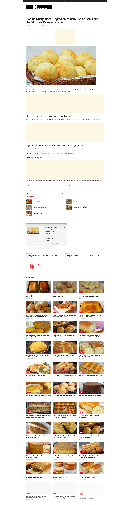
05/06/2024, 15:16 (83, 439)
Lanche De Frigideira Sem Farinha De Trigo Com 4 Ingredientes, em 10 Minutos (65, 436)
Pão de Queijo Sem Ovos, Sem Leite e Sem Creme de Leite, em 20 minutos (36, 496)
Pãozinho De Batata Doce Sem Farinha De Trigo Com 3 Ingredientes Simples (46, 212)
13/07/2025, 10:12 (30, 459)
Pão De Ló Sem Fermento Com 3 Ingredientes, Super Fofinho (64, 456)
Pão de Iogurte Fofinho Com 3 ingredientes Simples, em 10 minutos (63, 335)
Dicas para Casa (72, 1)
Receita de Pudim (36, 1)
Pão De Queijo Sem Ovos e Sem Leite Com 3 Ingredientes (64, 396)
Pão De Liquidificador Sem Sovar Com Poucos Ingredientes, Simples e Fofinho (37, 476)
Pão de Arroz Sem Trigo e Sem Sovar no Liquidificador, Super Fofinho (89, 496)
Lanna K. (32, 25)
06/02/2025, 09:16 (37, 209)
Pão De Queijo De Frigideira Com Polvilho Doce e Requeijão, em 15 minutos (38, 396)
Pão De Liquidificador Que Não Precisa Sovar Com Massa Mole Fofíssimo (90, 356)
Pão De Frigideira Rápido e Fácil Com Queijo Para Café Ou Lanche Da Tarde (38, 356)
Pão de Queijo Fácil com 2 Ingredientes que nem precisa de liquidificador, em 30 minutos (47, 206)
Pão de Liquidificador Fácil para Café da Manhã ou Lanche (47, 200)
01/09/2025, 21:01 (37, 201)
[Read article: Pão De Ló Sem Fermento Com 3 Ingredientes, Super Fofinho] (65, 448)
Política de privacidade (80, 1)
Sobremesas (46, 1)
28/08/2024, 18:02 (37, 215)
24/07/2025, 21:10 (56, 419)
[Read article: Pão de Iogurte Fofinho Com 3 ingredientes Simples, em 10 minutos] (65, 327)
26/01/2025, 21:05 (83, 358)
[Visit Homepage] (39, 7)
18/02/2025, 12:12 (56, 459)
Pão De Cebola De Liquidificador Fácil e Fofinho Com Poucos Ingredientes (64, 416)
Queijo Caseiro (65, 1)
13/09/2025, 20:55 (83, 479)
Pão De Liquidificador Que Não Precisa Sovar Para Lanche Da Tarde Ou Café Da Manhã (90, 335)
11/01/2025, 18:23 (83, 499)
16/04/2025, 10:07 (30, 358)
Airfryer (53, 1)
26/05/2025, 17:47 (77, 201)
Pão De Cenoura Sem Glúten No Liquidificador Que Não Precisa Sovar (37, 335)
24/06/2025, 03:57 (83, 398)
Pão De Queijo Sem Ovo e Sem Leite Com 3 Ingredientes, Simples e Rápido (89, 456)
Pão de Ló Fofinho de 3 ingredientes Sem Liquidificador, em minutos (36, 456)
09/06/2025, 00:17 (56, 439)
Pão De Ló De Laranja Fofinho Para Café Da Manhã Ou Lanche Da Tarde (63, 476)
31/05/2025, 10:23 (83, 378)
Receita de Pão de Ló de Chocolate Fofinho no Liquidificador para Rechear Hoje (90, 396)
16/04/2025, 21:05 (56, 378)
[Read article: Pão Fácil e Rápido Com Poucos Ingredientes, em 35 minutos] (91, 408)
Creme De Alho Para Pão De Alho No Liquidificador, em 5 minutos (35, 376)
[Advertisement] (65, 37)
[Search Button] (103, 13)
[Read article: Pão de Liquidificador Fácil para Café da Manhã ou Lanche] (29, 201)
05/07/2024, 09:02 (30, 378)
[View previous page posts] (64, 220)
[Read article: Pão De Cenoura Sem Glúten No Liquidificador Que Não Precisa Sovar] (38, 327)
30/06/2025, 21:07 (30, 398)
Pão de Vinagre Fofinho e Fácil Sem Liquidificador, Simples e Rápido (88, 476)
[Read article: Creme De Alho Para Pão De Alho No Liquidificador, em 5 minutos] (38, 368)
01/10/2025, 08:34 (56, 358)
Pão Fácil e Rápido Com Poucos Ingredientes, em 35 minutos (90, 416)
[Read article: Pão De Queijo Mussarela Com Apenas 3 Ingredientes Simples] (69, 201)
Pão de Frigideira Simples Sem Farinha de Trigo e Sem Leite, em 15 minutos (38, 436)
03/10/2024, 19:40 (77, 209)
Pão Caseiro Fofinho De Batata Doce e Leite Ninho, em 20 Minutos (90, 436)
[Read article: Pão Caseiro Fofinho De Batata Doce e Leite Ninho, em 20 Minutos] (91, 428)
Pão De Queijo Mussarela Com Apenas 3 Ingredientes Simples (87, 200)
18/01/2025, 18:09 (30, 338)
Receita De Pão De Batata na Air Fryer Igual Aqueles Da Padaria (63, 356)
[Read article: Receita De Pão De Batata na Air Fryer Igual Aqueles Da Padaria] (65, 347)
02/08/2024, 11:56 (56, 338)
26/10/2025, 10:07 (30, 439)
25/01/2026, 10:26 (56, 499)
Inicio (27, 1)
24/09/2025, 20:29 (40, 25)
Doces (56, 1)
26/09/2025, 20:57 (30, 479)
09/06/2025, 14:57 (83, 338)
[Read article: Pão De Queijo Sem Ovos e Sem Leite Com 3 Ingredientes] (65, 388)
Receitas (30, 1)
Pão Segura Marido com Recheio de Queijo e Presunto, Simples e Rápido (64, 496)
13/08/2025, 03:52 (83, 419)
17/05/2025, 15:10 (56, 479)
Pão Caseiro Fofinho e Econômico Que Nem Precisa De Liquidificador (90, 315)
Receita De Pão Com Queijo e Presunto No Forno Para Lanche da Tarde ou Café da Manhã (38, 416)
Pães (50, 1)
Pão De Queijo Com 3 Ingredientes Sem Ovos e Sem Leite (42, 247)
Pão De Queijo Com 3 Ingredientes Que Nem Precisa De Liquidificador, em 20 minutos (86, 206)
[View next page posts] (66, 220)
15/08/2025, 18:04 (83, 459)
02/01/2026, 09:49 (83, 318)
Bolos (42, 1)
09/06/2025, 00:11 (30, 419)
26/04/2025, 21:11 (30, 499)
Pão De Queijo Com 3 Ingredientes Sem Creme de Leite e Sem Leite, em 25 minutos (64, 376)
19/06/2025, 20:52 (56, 398)
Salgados (60, 1)
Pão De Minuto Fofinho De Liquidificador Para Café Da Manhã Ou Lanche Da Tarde (90, 376)
